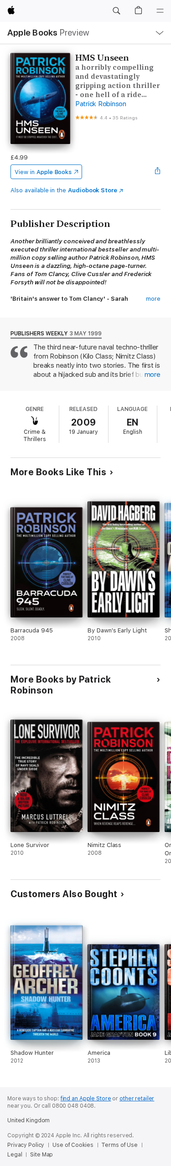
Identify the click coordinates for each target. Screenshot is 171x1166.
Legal (14, 1154)
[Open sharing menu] (157, 171)
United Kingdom (28, 1120)
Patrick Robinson (100, 104)
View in (43, 172)
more (153, 298)
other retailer (136, 1098)
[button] (116, 11)
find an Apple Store (86, 1098)
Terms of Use (119, 1145)
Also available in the (63, 190)
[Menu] (160, 11)
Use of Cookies (72, 1145)
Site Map (41, 1154)
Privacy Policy (25, 1145)
